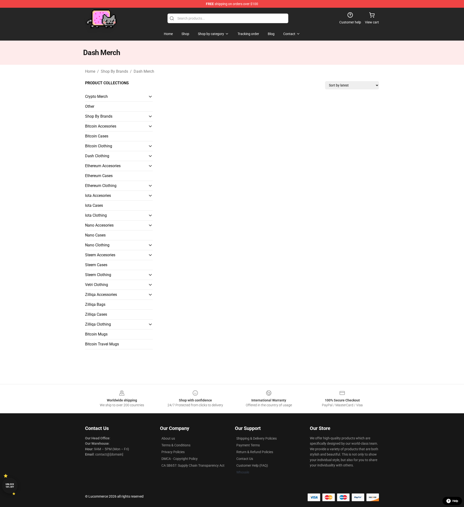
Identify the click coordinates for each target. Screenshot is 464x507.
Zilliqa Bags (95, 304)
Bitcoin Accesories (100, 126)
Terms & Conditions (175, 445)
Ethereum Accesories (103, 166)
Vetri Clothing (96, 284)
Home (90, 71)
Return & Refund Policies (254, 452)
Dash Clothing (97, 156)
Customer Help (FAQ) (252, 465)
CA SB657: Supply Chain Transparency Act (193, 465)
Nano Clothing (97, 245)
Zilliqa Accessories (101, 294)
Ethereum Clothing (100, 185)
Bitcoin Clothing (98, 146)
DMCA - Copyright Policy (179, 459)
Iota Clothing (96, 215)
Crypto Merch (96, 96)
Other (89, 106)
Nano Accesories (99, 225)
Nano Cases (95, 235)
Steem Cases (96, 265)
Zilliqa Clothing (98, 324)
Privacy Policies (173, 452)
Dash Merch (144, 71)
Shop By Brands (114, 71)
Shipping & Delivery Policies (256, 438)
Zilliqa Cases (96, 314)
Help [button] (455, 501)
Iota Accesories (98, 195)
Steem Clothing (98, 274)
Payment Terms (248, 445)
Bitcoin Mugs (96, 334)
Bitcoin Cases (96, 136)
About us (168, 438)
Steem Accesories (100, 255)
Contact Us (244, 459)
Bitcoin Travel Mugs (102, 344)
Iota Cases (94, 205)
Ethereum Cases (99, 175)
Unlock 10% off (10, 485)
